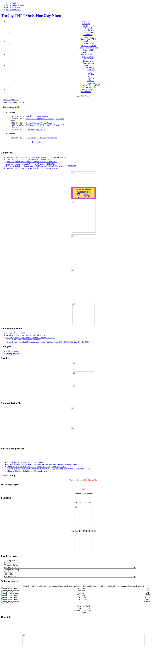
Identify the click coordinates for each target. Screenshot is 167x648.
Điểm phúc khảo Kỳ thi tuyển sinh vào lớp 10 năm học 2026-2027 (31, 162)
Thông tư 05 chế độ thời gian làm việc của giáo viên (27, 470)
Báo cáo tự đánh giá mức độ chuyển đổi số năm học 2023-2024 (30, 338)
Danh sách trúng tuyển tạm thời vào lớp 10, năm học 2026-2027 (30, 164)
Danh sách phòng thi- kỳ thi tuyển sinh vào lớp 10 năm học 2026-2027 (33, 168)
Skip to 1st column (13, 7)
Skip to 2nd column (13, 10)
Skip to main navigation (15, 5)
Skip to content (11, 3)
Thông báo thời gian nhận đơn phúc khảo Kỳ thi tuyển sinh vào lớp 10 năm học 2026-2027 (41, 166)
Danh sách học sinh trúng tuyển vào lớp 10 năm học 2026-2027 (30, 159)
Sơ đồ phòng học (12, 351)
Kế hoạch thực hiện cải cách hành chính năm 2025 (25, 340)
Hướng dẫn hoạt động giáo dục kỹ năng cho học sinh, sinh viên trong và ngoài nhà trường (42, 463)
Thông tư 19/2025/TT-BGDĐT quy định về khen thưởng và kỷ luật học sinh (37, 465)
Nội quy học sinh (12, 354)
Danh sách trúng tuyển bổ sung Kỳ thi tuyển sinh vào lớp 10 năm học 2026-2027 (37, 157)
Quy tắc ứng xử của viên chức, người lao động (25, 461)
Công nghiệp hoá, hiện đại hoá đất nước (41, 138)
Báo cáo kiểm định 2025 (15, 333)
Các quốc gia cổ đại (10, 100)
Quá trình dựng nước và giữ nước (39, 123)
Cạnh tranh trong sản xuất (36, 130)
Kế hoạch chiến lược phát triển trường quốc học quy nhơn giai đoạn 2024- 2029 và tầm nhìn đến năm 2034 (47, 342)
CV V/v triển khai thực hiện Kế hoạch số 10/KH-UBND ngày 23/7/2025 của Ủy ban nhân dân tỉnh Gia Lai (48, 467)
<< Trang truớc (35, 142)
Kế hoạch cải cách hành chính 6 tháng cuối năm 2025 (26, 335)
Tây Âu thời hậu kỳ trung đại (37, 116)
